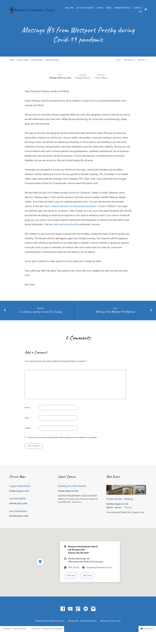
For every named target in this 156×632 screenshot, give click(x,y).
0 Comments (148, 628)
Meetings (128, 507)
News (108, 8)
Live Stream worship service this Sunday (40, 312)
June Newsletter (18, 511)
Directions (87, 575)
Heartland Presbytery (88, 621)
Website (28, 428)
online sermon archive (64, 224)
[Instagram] (93, 609)
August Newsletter (19, 486)
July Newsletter (17, 498)
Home (11, 60)
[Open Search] (146, 10)
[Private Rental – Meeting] (126, 493)
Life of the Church (85, 8)
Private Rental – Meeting (119, 499)
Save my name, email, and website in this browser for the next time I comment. (62, 437)
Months (141, 60)
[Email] (85, 609)
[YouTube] (70, 609)
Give (140, 12)
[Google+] (78, 609)
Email (28, 418)
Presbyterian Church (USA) (110, 621)
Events (100, 8)
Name (28, 407)
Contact (138, 8)
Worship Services (122, 8)
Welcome (69, 8)
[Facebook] (62, 609)
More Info (71, 575)
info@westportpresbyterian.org (99, 567)
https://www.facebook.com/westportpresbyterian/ (71, 206)
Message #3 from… (52, 60)
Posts (118, 60)
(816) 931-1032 (74, 567)
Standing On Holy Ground (72, 486)
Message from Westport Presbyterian (115, 312)
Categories (128, 60)
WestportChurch (83, 78)
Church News (22, 60)
